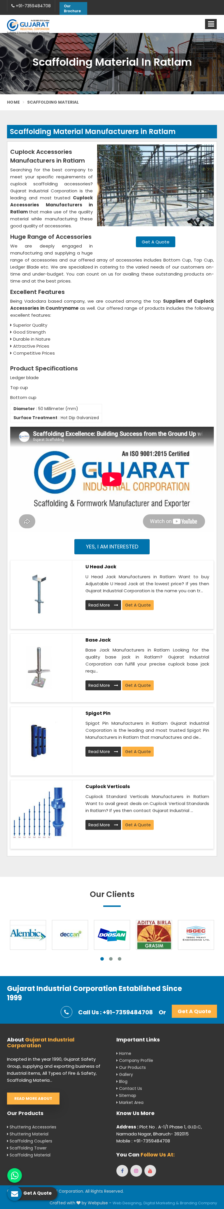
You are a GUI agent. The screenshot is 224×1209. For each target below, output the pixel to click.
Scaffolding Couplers (30, 1141)
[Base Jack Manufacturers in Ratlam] (39, 667)
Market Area (131, 1102)
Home (13, 102)
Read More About (33, 1098)
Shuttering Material (28, 1134)
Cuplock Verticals (107, 786)
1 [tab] (102, 959)
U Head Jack (100, 566)
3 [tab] (119, 959)
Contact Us (130, 1088)
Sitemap (127, 1095)
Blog (122, 1081)
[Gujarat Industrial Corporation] (28, 26)
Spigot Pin (98, 713)
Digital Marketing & (161, 1203)
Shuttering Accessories (32, 1127)
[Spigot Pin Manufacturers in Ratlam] (39, 740)
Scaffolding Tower (27, 1148)
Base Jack (98, 640)
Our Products (132, 1067)
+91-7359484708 (33, 6)
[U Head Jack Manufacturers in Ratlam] (39, 594)
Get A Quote (155, 242)
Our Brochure (72, 8)
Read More (99, 605)
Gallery (125, 1074)
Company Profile (135, 1060)
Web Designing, (127, 1203)
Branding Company (198, 1203)
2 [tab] (111, 959)
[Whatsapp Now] (14, 1175)
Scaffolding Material (29, 1155)
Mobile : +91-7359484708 (143, 1141)
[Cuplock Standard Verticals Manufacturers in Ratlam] (39, 814)
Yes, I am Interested (112, 546)
